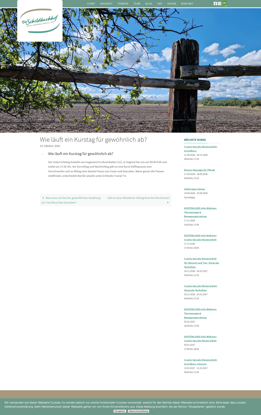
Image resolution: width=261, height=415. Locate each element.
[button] (105, 154)
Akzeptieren (120, 411)
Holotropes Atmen (194, 189)
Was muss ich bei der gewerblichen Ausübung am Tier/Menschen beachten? (71, 200)
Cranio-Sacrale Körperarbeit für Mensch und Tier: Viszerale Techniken (201, 262)
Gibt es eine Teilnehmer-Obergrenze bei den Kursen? (139, 198)
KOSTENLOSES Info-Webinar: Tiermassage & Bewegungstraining (200, 212)
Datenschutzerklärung (138, 411)
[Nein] (257, 406)
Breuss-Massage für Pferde (199, 170)
